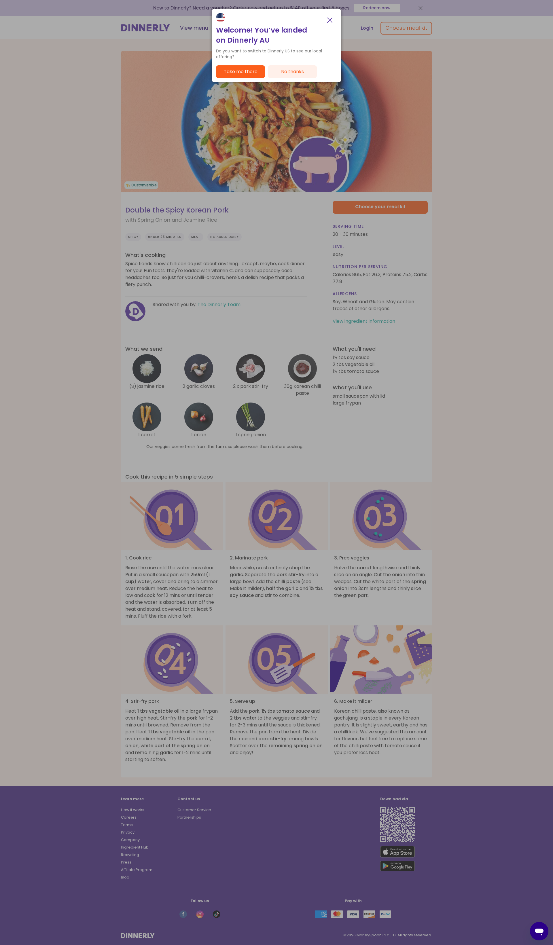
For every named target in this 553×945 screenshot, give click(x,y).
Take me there (240, 71)
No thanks (292, 71)
